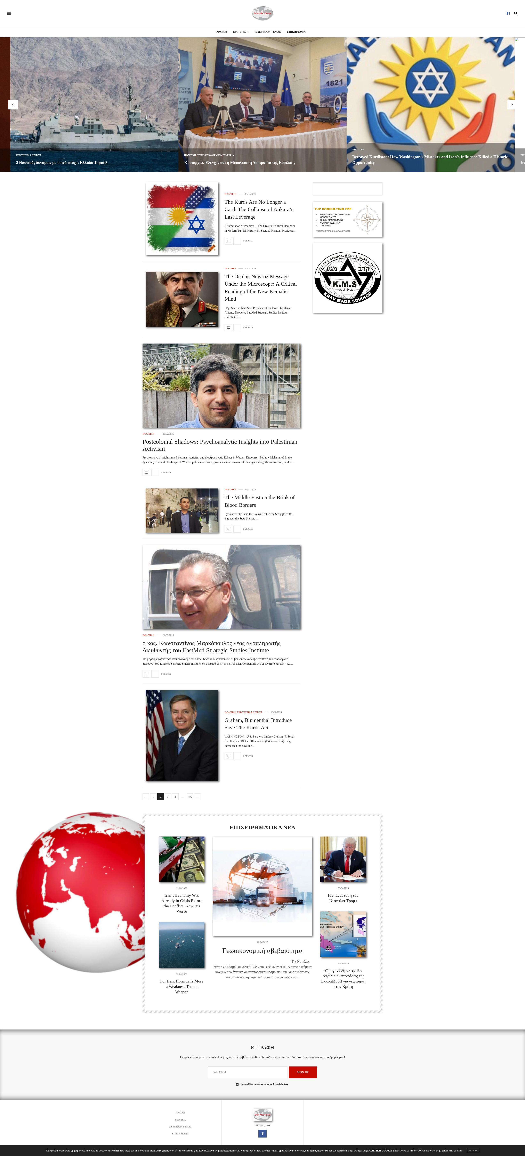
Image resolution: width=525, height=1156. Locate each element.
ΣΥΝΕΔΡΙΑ (60, 155)
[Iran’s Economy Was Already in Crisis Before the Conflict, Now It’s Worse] (182, 859)
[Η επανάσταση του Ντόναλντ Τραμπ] (343, 859)
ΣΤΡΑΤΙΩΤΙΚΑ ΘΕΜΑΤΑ (41, 155)
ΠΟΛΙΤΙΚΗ (22, 155)
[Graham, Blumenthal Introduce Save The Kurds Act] (182, 735)
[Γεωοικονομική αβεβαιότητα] (262, 886)
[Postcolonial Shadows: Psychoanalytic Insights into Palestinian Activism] (221, 415)
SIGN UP (303, 1072)
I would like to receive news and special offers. (265, 1084)
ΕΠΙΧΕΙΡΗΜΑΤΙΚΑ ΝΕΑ (365, 155)
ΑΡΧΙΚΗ (221, 31)
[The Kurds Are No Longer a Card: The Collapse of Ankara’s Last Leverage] (182, 218)
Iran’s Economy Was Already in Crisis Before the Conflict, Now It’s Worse (418, 162)
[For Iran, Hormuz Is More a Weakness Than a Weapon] (182, 945)
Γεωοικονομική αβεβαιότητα (262, 950)
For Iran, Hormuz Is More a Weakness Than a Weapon (181, 986)
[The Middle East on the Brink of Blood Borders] (182, 510)
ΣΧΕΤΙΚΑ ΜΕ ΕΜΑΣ (268, 31)
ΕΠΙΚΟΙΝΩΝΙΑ (296, 31)
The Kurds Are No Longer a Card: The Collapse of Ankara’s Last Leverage (259, 209)
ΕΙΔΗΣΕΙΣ (239, 31)
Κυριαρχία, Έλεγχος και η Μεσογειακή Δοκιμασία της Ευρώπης (71, 162)
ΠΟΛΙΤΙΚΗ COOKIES (380, 1150)
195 (190, 797)
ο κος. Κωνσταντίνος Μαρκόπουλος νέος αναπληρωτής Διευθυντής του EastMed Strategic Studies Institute (212, 647)
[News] (262, 13)
